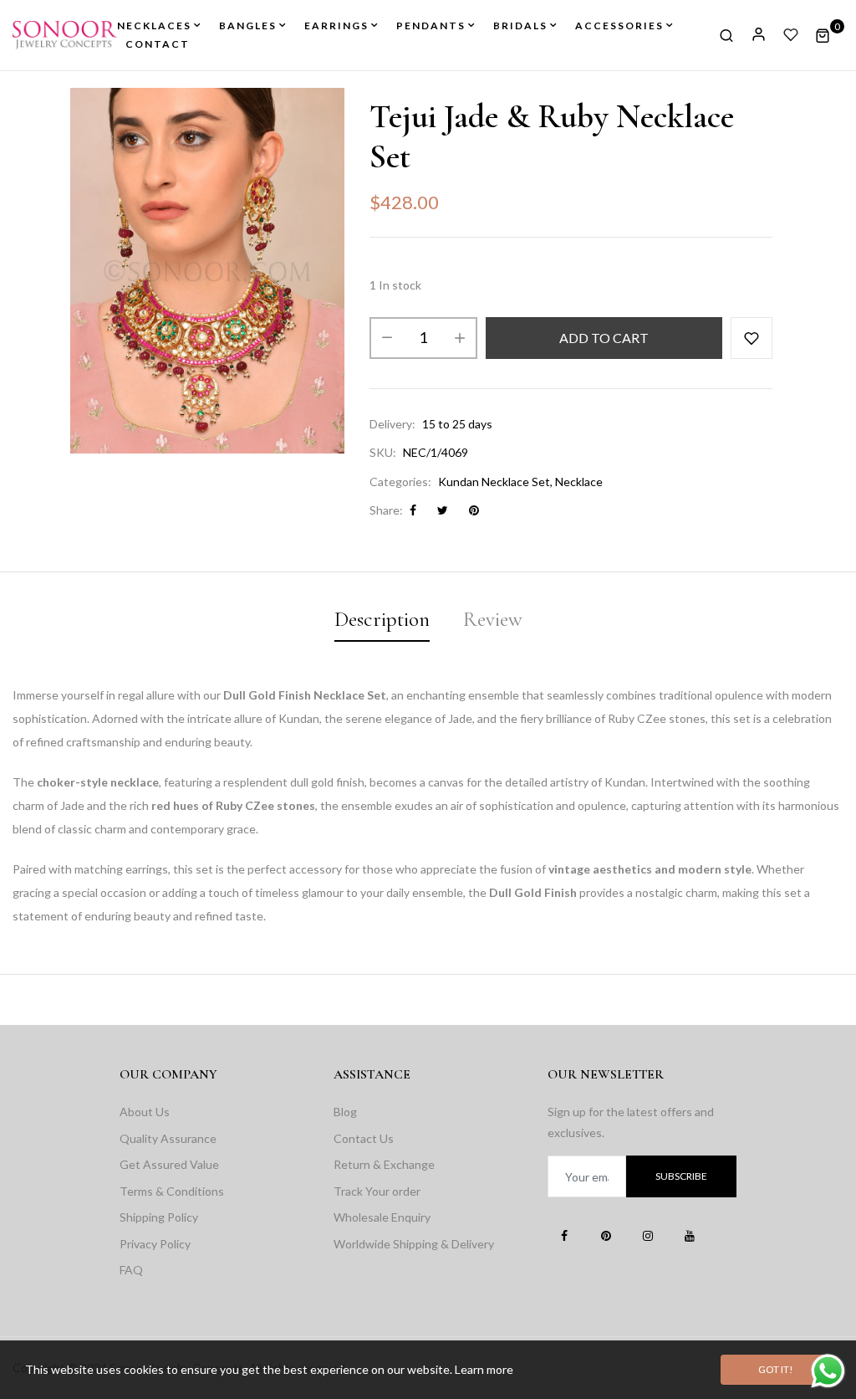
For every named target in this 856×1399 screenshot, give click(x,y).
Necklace (579, 481)
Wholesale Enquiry (382, 1217)
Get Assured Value (169, 1164)
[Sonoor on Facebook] (564, 1235)
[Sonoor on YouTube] (689, 1235)
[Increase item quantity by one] (460, 338)
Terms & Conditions (172, 1191)
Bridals (520, 25)
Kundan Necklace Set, (495, 481)
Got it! (775, 1369)
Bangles (248, 25)
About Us (145, 1111)
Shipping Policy (159, 1217)
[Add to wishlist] (751, 338)
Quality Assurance (168, 1138)
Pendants (431, 25)
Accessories (619, 25)
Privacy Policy (155, 1244)
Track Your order (377, 1191)
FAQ (131, 1270)
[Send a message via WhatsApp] (828, 1371)
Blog (345, 1111)
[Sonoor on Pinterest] (606, 1235)
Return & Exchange (384, 1164)
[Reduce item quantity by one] (387, 338)
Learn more (484, 1369)
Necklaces (154, 25)
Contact (157, 44)
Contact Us (364, 1138)
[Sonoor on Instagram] (648, 1235)
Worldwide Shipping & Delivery (414, 1244)
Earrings (336, 25)
